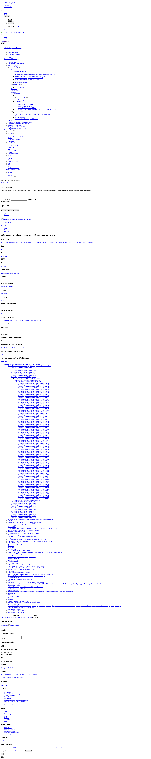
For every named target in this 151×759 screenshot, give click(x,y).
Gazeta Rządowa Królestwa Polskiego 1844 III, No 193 (33, 460)
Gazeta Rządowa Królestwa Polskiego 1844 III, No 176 (33, 434)
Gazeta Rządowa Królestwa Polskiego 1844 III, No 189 (33, 454)
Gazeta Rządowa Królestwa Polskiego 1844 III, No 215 (33, 494)
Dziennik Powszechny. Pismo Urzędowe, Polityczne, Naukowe (25, 587)
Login (6, 29)
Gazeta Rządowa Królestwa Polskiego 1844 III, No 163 (33, 413)
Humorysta (11, 547)
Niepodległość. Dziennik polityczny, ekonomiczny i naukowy (25, 602)
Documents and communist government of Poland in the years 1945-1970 (35, 74)
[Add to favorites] (1, 218)
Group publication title (17, 136)
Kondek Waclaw (19, 87)
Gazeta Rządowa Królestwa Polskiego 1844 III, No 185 (33, 448)
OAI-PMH (4, 361)
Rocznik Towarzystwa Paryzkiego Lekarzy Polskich (22, 524)
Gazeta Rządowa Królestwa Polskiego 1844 (23, 377)
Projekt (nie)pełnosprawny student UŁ (18, 128)
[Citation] (3, 218)
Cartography (14, 90)
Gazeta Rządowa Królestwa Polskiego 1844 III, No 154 (33, 399)
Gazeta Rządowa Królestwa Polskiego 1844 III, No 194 (33, 462)
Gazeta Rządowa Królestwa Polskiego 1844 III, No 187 (33, 451)
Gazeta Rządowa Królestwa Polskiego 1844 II (27, 380)
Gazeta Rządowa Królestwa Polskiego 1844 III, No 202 (33, 475)
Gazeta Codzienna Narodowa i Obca (18, 588)
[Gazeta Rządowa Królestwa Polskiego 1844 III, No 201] (17, 219)
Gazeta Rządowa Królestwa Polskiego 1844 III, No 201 (33, 473)
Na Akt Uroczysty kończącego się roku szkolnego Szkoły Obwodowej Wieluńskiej (31, 519)
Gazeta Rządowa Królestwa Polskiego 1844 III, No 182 (33, 443)
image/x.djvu (4, 280)
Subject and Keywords (14, 139)
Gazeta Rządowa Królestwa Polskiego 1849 (23, 508)
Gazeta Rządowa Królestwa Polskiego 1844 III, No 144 (33, 383)
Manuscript (21, 100)
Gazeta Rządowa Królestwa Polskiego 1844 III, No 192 (33, 459)
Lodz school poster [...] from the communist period (29, 78)
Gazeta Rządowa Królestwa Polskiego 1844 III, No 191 (33, 457)
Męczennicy (11, 599)
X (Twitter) (11, 23)
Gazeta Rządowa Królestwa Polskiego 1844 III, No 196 (33, 465)
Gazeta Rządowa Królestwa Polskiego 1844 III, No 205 (33, 479)
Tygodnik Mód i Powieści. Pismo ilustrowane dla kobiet (23, 533)
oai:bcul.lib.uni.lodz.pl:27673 (9, 286)
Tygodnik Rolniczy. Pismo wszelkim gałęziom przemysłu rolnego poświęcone (29, 539)
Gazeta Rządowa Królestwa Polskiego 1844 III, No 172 (33, 427)
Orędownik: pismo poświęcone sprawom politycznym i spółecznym (26, 576)
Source (10, 155)
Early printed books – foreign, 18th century (26, 119)
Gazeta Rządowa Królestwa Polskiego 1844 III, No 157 (33, 404)
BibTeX (6, 215)
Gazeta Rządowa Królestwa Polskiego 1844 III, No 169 (33, 422)
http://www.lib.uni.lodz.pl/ (8, 674)
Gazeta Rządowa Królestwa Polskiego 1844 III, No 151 (33, 394)
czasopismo (4, 256)
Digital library (11, 51)
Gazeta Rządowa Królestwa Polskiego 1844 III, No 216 (33, 495)
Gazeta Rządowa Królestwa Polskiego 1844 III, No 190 (33, 456)
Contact (10, 57)
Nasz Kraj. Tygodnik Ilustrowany (17, 612)
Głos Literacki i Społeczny (15, 544)
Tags (9, 163)
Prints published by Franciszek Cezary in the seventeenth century (33, 114)
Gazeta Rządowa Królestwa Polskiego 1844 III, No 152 (33, 396)
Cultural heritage (14, 67)
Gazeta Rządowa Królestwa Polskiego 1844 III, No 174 (33, 430)
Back (2, 43)
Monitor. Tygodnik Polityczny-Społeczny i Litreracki (22, 601)
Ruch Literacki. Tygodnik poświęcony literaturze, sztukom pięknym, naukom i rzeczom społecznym (35, 552)
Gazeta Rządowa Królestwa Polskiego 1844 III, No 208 (33, 484)
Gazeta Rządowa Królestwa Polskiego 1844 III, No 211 (33, 489)
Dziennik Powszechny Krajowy (16, 531)
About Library (8, 48)
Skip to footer (8, 7)
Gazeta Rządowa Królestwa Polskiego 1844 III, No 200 (33, 471)
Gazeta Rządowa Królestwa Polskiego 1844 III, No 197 (33, 467)
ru (3, 300)
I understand (28, 751)
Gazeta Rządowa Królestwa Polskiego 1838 (23, 367)
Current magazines (13, 65)
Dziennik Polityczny (13, 558)
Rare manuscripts (21, 97)
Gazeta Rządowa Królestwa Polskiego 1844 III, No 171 (33, 426)
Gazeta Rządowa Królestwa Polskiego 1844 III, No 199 (33, 470)
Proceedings (11, 120)
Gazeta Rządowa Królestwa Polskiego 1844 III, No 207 (33, 482)
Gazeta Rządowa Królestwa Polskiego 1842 (23, 373)
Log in (2, 741)
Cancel (3, 201)
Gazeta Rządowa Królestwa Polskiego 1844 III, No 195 (33, 464)
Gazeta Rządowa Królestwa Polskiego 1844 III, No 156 (33, 402)
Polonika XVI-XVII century (22, 117)
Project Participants (13, 52)
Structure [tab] (6, 231)
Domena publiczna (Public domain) (10, 307)
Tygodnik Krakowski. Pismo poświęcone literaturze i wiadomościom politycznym (30, 541)
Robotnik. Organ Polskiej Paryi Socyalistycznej (21, 607)
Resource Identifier (13, 153)
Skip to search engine (10, 3)
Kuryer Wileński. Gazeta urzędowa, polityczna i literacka (23, 530)
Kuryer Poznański (13, 561)
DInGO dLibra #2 (17, 747)
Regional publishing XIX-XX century (18, 123)
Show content (8, 222)
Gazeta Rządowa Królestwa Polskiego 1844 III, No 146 (33, 386)
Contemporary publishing (15, 125)
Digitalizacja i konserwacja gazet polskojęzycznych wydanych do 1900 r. (24, 364)
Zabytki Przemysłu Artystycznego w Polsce (20, 579)
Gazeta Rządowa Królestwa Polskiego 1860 (23, 517)
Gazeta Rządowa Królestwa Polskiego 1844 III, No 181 (33, 441)
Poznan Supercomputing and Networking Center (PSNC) (49, 747)
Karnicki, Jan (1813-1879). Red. (10, 273)
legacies (18, 101)
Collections (7, 59)
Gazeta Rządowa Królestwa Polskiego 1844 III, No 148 (33, 389)
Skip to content (8, 5)
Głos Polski (11, 546)
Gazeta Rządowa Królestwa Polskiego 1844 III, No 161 (33, 410)
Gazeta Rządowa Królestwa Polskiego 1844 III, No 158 (33, 405)
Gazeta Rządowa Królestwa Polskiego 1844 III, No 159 (33, 407)
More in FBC (4, 625)
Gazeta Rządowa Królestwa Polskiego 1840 (23, 370)
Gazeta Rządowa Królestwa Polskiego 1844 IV (28, 500)
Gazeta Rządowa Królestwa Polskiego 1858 (23, 516)
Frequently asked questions (15, 55)
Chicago (3, 638)
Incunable (14, 89)
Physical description (13, 168)
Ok (2, 754)
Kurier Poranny (12, 555)
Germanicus (18, 115)
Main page (4, 685)
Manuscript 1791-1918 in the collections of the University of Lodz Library (35, 109)
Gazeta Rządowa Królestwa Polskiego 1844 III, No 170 (33, 424)
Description (11, 141)
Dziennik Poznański (13, 595)
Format (10, 152)
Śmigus (10, 538)
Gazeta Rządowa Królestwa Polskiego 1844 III (28, 381)
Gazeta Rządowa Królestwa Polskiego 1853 (23, 514)
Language (10, 157)
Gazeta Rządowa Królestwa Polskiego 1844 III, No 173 (33, 429)
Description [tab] (7, 228)
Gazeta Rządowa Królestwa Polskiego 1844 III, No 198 (33, 468)
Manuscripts (16, 93)
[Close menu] (1, 34)
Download (4, 225)
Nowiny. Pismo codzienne (15, 604)
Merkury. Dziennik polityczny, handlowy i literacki (22, 569)
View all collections (9, 705)
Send (8, 201)
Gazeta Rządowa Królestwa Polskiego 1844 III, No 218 (33, 498)
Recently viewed (11, 169)
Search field (4, 180)
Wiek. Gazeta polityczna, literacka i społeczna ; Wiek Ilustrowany (26, 582)
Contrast (7, 16)
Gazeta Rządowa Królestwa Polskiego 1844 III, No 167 (33, 419)
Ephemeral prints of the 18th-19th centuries (26, 81)
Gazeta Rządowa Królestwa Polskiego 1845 (23, 501)
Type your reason (32, 199)
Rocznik (10, 520)
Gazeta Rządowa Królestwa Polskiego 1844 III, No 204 (33, 478)
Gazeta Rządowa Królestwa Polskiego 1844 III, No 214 (33, 492)
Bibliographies (12, 62)
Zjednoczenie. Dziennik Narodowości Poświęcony (22, 536)
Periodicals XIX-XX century (16, 63)
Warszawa (3, 266)
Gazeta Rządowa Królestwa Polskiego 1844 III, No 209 (33, 486)
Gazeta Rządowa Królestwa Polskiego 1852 (23, 512)
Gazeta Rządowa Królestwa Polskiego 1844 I (27, 378)
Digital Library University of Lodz (14, 320)
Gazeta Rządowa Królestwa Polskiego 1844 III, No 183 (33, 445)
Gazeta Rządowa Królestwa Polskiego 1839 (23, 369)
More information (19, 751)
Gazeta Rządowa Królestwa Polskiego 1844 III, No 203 (33, 476)
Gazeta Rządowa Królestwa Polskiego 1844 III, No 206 (33, 481)
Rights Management (13, 161)
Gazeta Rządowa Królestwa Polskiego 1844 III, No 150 (33, 392)
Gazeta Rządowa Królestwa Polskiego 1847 (23, 505)
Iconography (16, 84)
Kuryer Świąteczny (13, 563)
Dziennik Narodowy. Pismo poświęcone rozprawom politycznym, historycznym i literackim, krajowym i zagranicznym (40, 591)
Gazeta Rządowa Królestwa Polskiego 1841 (23, 372)
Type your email (5, 199)
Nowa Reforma (12, 549)
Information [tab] (7, 230)
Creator (10, 138)
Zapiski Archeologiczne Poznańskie (17, 610)
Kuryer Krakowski (13, 560)
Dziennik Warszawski (14, 585)
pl (6, 13)
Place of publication (16, 146)
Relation (10, 158)
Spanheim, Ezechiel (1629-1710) (27, 108)
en (5, 13)
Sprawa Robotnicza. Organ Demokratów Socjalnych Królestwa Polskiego (28, 568)
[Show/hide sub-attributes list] (8, 133)
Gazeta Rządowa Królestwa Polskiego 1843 (23, 375)
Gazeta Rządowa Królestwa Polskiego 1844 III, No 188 (33, 452)
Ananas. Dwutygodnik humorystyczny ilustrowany (22, 557)
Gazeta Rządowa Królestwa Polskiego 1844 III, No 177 (33, 435)
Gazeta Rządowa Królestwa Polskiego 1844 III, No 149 (33, 391)
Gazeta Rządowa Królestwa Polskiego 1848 (23, 506)
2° (1, 313)
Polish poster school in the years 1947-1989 (27, 79)
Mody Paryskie (12, 571)
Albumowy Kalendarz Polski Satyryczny (19, 572)
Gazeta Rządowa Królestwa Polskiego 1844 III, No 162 (33, 411)
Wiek (9, 580)
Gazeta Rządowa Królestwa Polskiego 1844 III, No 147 (33, 388)
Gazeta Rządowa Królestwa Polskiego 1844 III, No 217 (33, 497)
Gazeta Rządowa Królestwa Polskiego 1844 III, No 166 (33, 418)
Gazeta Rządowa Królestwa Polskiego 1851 (23, 511)
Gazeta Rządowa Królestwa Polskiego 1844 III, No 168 (33, 421)
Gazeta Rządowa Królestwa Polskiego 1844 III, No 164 (33, 415)
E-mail (10, 19)
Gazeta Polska (12, 527)
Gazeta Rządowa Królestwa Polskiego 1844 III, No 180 (33, 440)
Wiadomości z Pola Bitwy (15, 554)
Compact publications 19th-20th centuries (19, 127)
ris (5, 213)
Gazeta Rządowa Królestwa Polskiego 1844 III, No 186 (33, 449)
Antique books (17, 111)
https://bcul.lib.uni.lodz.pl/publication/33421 (13, 348)
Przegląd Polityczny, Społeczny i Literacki (19, 550)
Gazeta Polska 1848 (13, 542)
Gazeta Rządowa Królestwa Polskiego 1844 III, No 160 (33, 408)
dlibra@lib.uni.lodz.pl (7, 668)
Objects (10, 172)
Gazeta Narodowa (13, 590)
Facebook (10, 21)
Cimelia (13, 70)
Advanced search (6, 182)
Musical (13, 92)
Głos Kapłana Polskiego (14, 609)
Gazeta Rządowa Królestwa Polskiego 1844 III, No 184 (33, 446)
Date (9, 149)
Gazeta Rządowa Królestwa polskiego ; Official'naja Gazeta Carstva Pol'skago (29, 366)
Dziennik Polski (12, 593)
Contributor (11, 147)
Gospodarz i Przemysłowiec (15, 535)
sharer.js (17, 26)
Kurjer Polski (11, 598)
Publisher (12, 142)
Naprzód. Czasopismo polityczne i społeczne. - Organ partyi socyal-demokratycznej (31, 574)
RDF (2, 354)
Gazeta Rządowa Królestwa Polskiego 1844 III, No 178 (33, 437)
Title (10, 133)
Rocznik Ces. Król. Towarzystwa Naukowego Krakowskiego (25, 522)
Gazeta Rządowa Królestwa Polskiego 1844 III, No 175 (33, 432)
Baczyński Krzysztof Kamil (25, 106)
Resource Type (12, 150)
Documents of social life (21, 82)
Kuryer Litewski (12, 525)
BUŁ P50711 (4, 293)
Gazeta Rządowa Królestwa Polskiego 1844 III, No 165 (33, 416)
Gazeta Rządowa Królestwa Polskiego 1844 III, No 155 (33, 400)
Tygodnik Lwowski (13, 577)
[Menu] (1, 10)
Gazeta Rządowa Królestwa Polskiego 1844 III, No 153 (33, 397)
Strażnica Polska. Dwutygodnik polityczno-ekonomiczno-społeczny (26, 566)
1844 (2, 249)
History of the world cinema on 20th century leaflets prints (31, 76)
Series (9, 166)
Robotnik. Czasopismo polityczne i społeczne (20, 565)
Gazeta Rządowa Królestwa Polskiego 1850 (23, 509)
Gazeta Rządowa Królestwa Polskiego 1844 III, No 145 (33, 385)
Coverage (10, 160)
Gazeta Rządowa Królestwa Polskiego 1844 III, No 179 (33, 438)
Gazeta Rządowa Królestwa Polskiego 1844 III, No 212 (33, 490)
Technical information (14, 54)
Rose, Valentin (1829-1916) (25, 104)
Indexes (6, 130)
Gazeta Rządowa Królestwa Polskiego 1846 (23, 503)
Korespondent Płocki (13, 596)
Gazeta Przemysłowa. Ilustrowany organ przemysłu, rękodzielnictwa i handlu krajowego (32, 528)
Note (9, 164)
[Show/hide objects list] (21, 48)
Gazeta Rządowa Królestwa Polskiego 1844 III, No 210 (33, 487)
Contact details (8, 734)
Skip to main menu (9, 2)
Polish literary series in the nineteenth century (20, 122)
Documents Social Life (19, 71)
